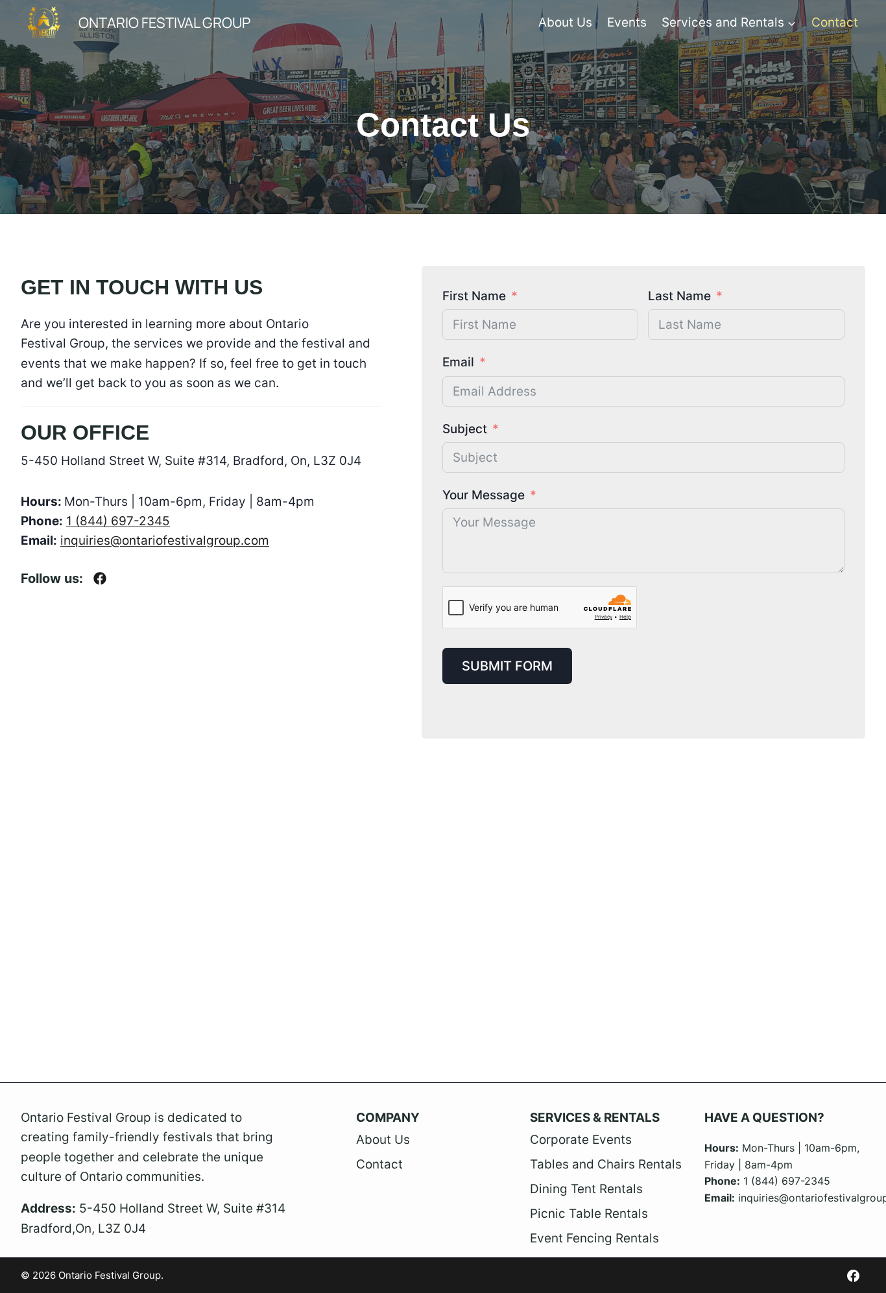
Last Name (679, 296)
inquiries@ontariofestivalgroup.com (164, 540)
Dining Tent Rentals (586, 1188)
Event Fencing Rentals (594, 1238)
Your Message (483, 495)
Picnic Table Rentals (589, 1213)
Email (458, 362)
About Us (565, 22)
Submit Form (507, 666)
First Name (474, 296)
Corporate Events (581, 1139)
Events (627, 22)
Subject (464, 428)
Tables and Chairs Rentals (606, 1164)
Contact (834, 22)
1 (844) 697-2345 (118, 521)
